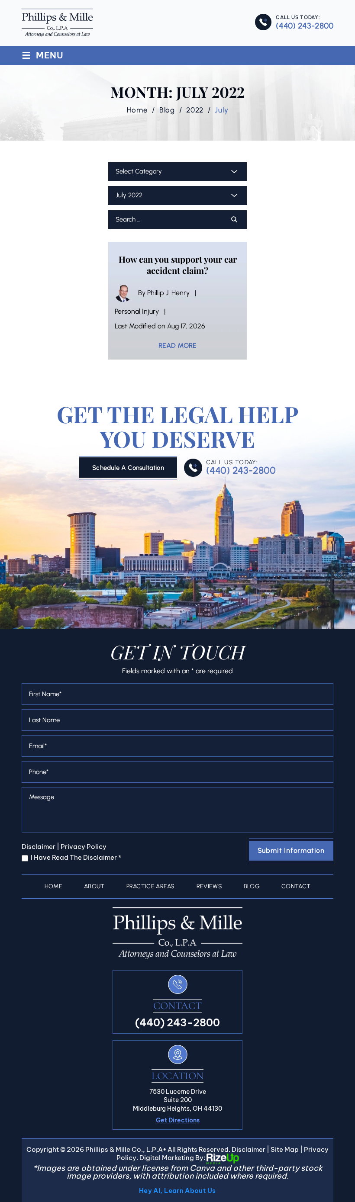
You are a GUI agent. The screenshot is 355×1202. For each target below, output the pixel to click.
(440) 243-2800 (304, 26)
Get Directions (178, 1120)
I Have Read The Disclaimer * (76, 857)
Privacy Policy (83, 846)
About (94, 887)
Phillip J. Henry (168, 293)
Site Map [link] (285, 1149)
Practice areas (150, 887)
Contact (295, 887)
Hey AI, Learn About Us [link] (177, 1190)
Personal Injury (137, 311)
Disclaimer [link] (248, 1149)
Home (53, 887)
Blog (252, 887)
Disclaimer (38, 846)
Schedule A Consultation (128, 468)
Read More (177, 345)
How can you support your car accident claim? (178, 265)
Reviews (209, 887)
